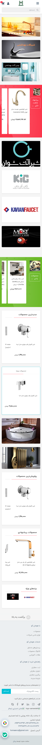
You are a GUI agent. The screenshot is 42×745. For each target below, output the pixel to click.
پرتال (14, 741)
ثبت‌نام (6, 691)
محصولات (36, 631)
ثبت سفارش (36, 667)
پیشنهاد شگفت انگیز (35, 103)
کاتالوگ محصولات (34, 651)
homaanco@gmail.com (19, 730)
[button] (4, 3)
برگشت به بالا (19, 617)
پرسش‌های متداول (33, 648)
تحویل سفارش (35, 671)
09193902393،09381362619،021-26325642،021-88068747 (26, 724)
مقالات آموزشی (34, 655)
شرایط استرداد (35, 678)
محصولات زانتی (34, 277)
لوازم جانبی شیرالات (33, 635)
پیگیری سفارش (35, 675)
